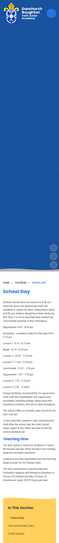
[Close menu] (51, 13)
